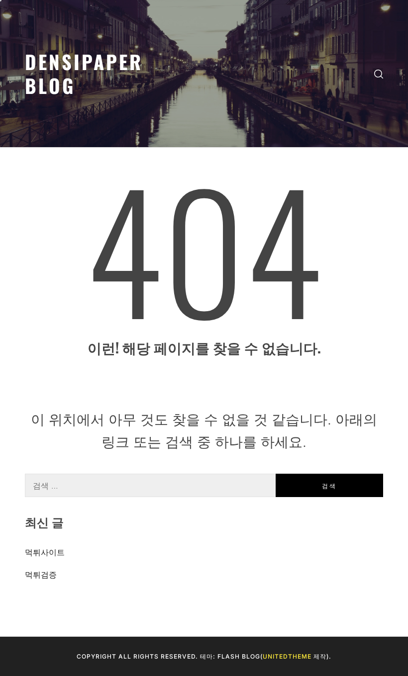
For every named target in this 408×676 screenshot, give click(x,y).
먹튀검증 (41, 575)
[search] (378, 73)
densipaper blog (84, 73)
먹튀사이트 (45, 552)
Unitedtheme (287, 656)
